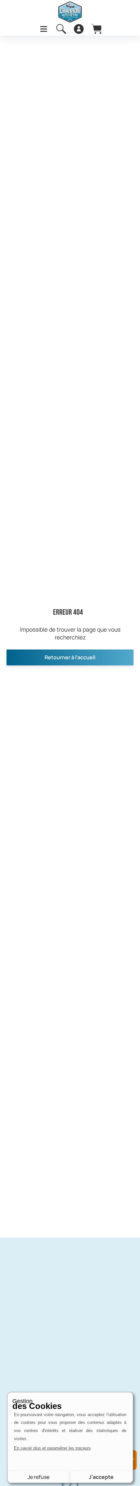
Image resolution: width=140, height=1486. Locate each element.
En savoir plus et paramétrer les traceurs (52, 1448)
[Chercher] (61, 29)
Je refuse (38, 1476)
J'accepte (101, 1476)
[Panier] (96, 29)
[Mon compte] (79, 29)
